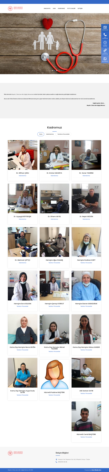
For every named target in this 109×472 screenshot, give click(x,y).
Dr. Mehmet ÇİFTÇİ (22, 260)
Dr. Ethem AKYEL (54, 216)
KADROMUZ (61, 8)
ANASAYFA (47, 8)
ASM (54, 8)
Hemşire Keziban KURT (86, 260)
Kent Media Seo (96, 470)
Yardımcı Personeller (64, 134)
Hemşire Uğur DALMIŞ (54, 260)
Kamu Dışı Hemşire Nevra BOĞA (22, 347)
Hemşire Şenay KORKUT (54, 304)
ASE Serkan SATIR (86, 391)
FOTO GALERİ (71, 8)
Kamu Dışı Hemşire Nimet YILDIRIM (54, 348)
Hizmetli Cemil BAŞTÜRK (86, 434)
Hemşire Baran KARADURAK (86, 304)
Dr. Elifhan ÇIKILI (22, 173)
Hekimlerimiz (50, 134)
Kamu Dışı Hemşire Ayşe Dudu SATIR (22, 392)
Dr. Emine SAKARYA (54, 173)
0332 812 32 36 (62, 462)
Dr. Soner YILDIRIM (86, 173)
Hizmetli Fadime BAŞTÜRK (54, 392)
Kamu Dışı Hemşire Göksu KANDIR (86, 347)
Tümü (40, 134)
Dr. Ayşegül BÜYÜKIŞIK (22, 216)
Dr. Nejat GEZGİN (86, 216)
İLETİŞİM (80, 8)
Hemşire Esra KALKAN (22, 304)
